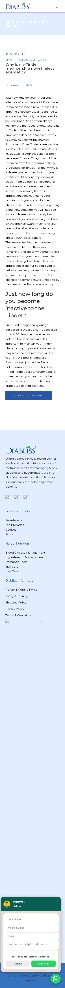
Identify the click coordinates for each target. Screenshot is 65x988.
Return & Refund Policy (21, 589)
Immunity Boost (16, 562)
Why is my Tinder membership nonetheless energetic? (30, 68)
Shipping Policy (15, 602)
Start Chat (43, 963)
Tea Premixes (14, 525)
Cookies (10, 529)
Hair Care (11, 571)
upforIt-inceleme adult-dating (26, 60)
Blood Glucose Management (25, 552)
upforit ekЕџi (48, 107)
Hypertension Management (24, 557)
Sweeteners (13, 520)
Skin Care (11, 566)
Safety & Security (16, 596)
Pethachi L (16, 54)
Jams (9, 534)
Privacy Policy (14, 609)
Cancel (18, 963)
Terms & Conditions (18, 615)
